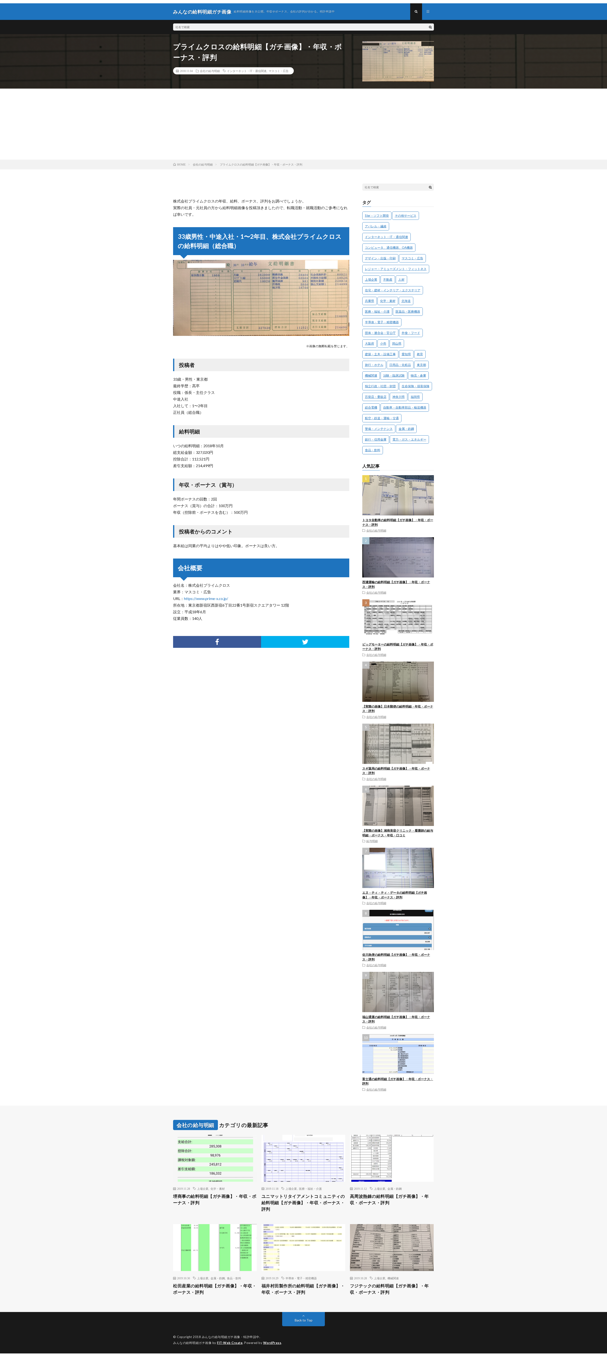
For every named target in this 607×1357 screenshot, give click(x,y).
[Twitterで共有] (305, 642)
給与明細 (372, 840)
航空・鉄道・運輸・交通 (382, 418)
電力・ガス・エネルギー (409, 439)
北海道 (406, 301)
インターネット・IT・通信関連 (247, 70)
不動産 (387, 279)
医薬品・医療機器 (407, 311)
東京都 (421, 365)
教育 (420, 354)
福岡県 (415, 397)
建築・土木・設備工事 (380, 354)
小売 (383, 343)
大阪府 (369, 343)
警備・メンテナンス (379, 429)
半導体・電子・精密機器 (382, 322)
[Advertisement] (303, 124)
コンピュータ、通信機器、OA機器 (389, 247)
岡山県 (396, 343)
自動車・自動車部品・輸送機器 (404, 407)
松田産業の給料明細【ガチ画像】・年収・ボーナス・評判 (215, 1289)
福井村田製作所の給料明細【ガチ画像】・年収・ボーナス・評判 (303, 1289)
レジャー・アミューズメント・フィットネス (396, 269)
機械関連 (371, 375)
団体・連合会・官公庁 (380, 333)
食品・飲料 (372, 450)
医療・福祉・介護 (377, 311)
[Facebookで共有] (217, 642)
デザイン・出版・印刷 (380, 258)
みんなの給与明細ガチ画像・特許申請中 (230, 1337)
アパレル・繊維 (375, 226)
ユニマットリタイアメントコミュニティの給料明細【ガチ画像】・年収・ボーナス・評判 (303, 1203)
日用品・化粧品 (400, 365)
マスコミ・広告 (279, 70)
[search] (430, 27)
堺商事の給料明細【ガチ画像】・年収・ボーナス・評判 (215, 1199)
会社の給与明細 (210, 70)
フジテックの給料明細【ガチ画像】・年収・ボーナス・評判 (389, 1289)
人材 (401, 279)
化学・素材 (387, 301)
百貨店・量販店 (375, 397)
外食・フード (411, 333)
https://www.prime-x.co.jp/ (206, 598)
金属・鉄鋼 (406, 429)
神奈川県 (398, 397)
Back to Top (304, 1320)
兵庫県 (369, 301)
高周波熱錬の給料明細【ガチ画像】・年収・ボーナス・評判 (389, 1199)
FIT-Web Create (230, 1343)
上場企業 (371, 279)
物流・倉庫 (418, 375)
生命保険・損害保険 (415, 386)
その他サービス (405, 215)
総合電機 (371, 407)
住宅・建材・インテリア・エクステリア (392, 290)
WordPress (272, 1343)
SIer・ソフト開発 (377, 215)
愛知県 (406, 354)
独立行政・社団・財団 (380, 386)
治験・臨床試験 (394, 375)
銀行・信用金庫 (375, 439)
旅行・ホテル (374, 365)
